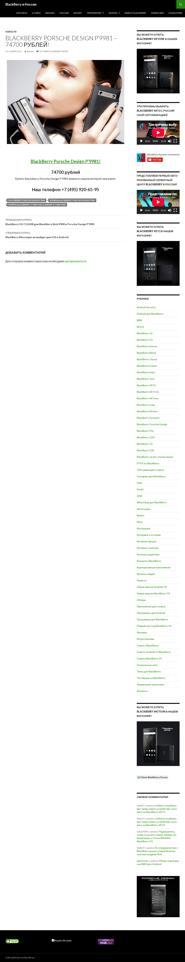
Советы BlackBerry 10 (149, 658)
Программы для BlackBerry (152, 619)
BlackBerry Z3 (144, 443)
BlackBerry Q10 (145, 437)
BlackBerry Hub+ (146, 372)
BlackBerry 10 (144, 333)
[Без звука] (169, 141)
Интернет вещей (146, 541)
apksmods (142, 860)
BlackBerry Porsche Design (152, 424)
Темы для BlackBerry (149, 671)
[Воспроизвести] (141, 141)
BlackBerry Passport (148, 417)
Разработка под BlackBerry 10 (154, 625)
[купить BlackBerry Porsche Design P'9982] (158, 896)
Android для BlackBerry (150, 313)
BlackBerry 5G (145, 339)
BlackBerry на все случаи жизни (155, 456)
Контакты (21, 13)
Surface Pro (157, 13)
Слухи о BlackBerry (148, 645)
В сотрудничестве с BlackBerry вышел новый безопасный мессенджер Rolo (157, 851)
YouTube (64, 13)
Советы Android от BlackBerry (154, 651)
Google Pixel (176, 13)
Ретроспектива (145, 638)
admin (30, 51)
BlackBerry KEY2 (146, 385)
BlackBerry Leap (146, 404)
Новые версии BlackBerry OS (153, 593)
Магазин (50, 13)
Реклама (142, 632)
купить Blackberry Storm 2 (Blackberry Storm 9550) (37, 204)
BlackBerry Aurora (147, 346)
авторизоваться (75, 261)
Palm (139, 482)
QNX (139, 495)
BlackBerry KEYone (147, 398)
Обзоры (113, 13)
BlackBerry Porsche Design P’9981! (66, 161)
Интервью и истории (149, 534)
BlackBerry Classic (147, 359)
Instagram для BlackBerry (151, 476)
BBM (139, 320)
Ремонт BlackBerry (135, 13)
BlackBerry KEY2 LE (148, 391)
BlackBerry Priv (145, 430)
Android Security (146, 307)
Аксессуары (144, 508)
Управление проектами (150, 684)
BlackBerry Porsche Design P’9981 (26, 200)
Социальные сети (147, 664)
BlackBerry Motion (147, 411)
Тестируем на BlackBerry (151, 677)
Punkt (140, 489)
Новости (10, 31)
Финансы (142, 690)
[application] (158, 132)
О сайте (36, 13)
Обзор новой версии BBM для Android (158, 862)
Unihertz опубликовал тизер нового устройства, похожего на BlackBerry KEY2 (157, 808)
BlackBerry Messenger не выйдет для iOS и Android (37, 235)
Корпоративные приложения (154, 567)
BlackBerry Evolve (147, 365)
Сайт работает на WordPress (20, 957)
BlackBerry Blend (146, 352)
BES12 (140, 326)
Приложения (94, 13)
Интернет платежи (147, 547)
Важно (140, 515)
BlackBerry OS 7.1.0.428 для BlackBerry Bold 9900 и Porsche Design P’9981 (49, 222)
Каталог (78, 13)
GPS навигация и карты (150, 469)
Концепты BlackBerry (149, 560)
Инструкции (143, 528)
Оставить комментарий (53, 51)
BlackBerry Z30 (145, 450)
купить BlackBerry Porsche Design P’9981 (72, 200)
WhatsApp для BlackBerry (152, 502)
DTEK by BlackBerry (148, 463)
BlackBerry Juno (146, 378)
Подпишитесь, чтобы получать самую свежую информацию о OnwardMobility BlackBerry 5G (157, 836)
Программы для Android (151, 612)
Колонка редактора (148, 554)
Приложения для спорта (151, 606)
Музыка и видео (146, 573)
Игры (140, 521)
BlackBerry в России (20, 4)
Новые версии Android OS (152, 586)
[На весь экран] (175, 141)
